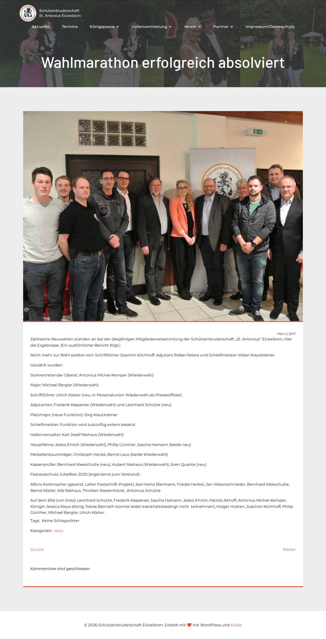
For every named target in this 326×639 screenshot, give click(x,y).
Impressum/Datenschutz (270, 26)
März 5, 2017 (286, 334)
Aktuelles (41, 26)
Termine (70, 26)
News (58, 531)
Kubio (236, 625)
